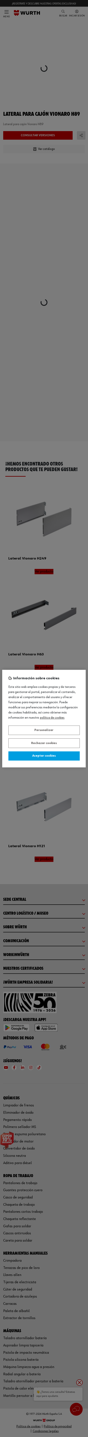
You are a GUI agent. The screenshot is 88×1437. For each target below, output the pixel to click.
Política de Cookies (52, 717)
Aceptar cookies (44, 755)
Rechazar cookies (44, 743)
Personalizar (43, 730)
